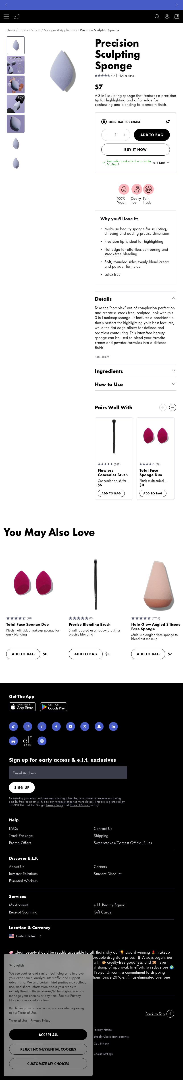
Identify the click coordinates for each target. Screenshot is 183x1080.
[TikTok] (13, 726)
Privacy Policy (54, 804)
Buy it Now (135, 149)
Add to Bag (151, 134)
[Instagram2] (41, 740)
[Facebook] (56, 726)
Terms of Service (80, 804)
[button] (61, 70)
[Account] (167, 16)
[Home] (16, 16)
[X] (84, 726)
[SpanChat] (99, 726)
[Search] (157, 16)
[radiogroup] (135, 142)
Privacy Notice (63, 801)
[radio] (104, 121)
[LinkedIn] (113, 726)
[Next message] (176, 5)
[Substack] (13, 740)
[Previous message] (6, 5)
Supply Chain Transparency (111, 1036)
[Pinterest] (41, 726)
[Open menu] (6, 16)
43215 (160, 162)
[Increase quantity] (125, 135)
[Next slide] (172, 407)
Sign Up (21, 787)
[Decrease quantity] (107, 135)
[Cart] (176, 16)
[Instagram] (27, 726)
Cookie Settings (103, 1053)
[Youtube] (70, 726)
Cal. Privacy (101, 1043)
